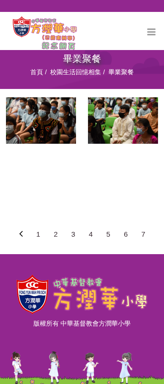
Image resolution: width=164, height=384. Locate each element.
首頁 (36, 72)
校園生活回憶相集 (75, 72)
